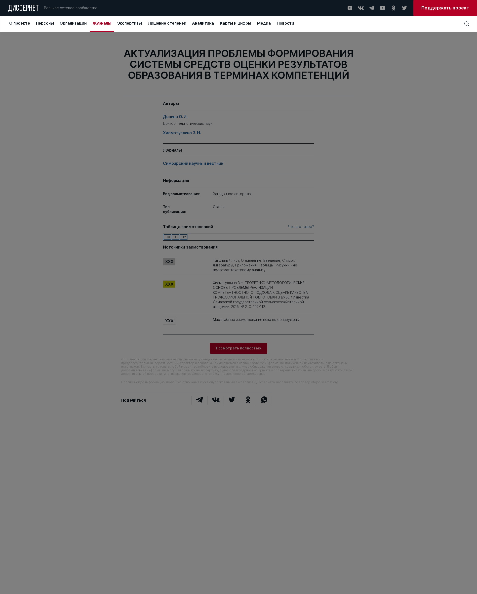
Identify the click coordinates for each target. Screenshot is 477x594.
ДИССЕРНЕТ (23, 8)
